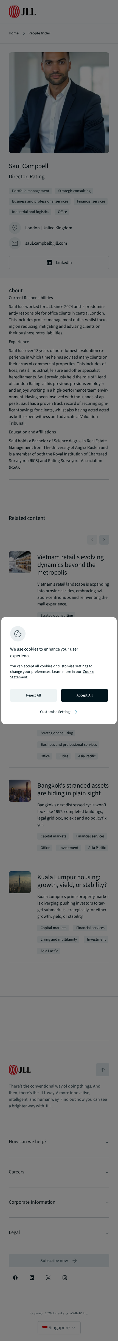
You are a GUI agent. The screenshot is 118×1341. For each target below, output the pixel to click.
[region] (59, 670)
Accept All (85, 695)
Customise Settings (59, 712)
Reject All (33, 695)
